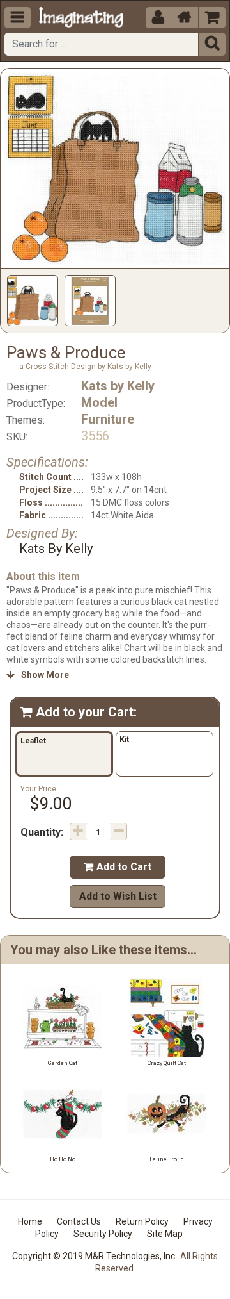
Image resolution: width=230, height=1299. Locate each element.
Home (30, 1221)
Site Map (165, 1234)
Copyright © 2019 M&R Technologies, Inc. (94, 1256)
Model (99, 402)
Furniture (107, 419)
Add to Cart (117, 867)
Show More (37, 675)
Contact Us (79, 1221)
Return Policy (142, 1221)
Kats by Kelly (118, 385)
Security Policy (102, 1234)
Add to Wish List (118, 896)
